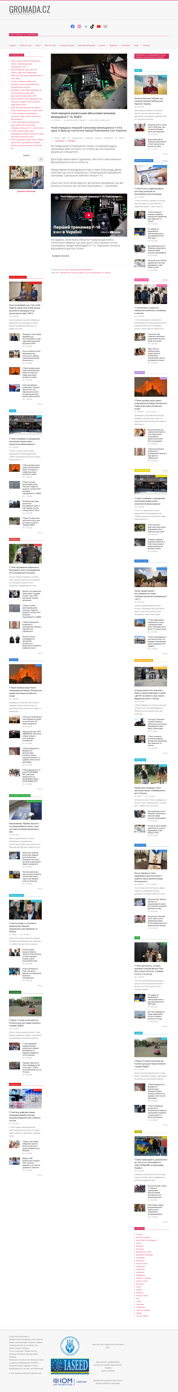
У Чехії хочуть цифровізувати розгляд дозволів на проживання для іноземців (149, 191)
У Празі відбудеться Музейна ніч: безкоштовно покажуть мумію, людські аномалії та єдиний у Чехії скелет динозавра (31, 755)
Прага (39, 416)
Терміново (140, 1307)
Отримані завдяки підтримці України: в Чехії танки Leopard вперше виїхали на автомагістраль (156, 544)
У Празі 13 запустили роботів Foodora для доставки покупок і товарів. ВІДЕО (25, 1023)
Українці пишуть (143, 1310)
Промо (139, 1290)
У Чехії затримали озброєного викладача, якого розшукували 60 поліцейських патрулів (25, 84)
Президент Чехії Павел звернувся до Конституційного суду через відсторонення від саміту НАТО (26, 93)
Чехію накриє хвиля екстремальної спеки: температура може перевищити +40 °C (25, 64)
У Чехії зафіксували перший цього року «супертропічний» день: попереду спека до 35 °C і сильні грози (27, 125)
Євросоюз (162, 851)
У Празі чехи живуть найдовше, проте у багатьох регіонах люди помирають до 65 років (31, 1146)
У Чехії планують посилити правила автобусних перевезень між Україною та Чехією (157, 216)
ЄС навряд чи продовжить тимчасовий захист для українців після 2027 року (156, 233)
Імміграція (162, 765)
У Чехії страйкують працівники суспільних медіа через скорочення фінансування (26, 116)
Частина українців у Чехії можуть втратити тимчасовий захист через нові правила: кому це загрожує (31, 876)
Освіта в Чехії (161, 285)
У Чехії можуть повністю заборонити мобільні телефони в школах (150, 310)
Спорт (164, 1137)
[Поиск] (41, 159)
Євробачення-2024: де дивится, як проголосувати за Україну (85, 272)
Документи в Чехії (160, 166)
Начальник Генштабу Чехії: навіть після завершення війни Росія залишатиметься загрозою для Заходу (157, 920)
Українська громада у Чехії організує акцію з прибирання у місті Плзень (149, 790)
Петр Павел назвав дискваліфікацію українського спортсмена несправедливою (155, 1209)
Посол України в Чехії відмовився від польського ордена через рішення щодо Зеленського (26, 102)
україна (102, 120)
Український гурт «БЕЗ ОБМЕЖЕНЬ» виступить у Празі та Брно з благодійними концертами (32, 736)
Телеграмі (59, 140)
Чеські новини (161, 476)
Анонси (38, 665)
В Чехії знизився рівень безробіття (78, 270)
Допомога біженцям (34, 801)
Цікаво (164, 1039)
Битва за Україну (72, 120)
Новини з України (160, 668)
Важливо (139, 1246)
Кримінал (37, 545)
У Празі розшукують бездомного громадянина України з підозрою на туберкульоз (32, 626)
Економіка (37, 998)
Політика (140, 1284)
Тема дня (82, 120)
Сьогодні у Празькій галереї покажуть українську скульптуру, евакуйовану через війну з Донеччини (157, 724)
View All (40, 404)
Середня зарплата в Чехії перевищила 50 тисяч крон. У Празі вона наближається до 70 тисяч (32, 1067)
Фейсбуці (72, 140)
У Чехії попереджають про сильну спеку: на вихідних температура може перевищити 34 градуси (157, 641)
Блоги (164, 76)
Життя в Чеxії (161, 569)
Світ (165, 943)
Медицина (37, 1090)
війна (97, 120)
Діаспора (163, 378)
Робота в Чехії (36, 901)
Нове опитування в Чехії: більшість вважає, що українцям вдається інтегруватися (31, 973)
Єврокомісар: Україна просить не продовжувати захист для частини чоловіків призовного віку (157, 903)
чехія (108, 120)
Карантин (140, 1269)
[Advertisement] (26, 237)
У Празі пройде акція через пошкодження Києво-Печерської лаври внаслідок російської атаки (27, 134)
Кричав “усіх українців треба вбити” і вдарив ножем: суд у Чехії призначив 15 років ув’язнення (31, 595)
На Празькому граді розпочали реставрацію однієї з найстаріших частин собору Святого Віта (31, 505)
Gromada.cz (29, 9)
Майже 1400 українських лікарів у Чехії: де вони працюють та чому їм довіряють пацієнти (31, 1162)
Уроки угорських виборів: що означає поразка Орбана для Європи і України (148, 101)
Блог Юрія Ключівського (146, 1240)
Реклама (139, 1292)
